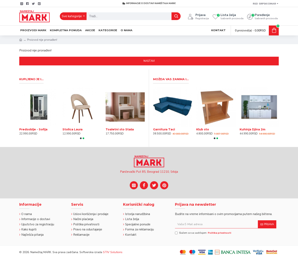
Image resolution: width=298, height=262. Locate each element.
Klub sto (202, 129)
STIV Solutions (112, 252)
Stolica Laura (72, 129)
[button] (80, 138)
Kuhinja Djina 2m (252, 129)
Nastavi (149, 61)
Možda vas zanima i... (171, 79)
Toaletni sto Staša (120, 129)
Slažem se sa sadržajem (205, 232)
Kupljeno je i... (31, 79)
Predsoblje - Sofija (33, 129)
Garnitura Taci (164, 129)
